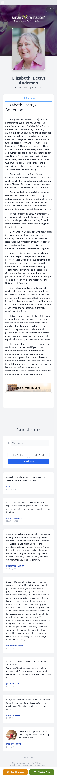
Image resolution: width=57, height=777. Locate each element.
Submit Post (28, 461)
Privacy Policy (21, 765)
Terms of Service (36, 765)
